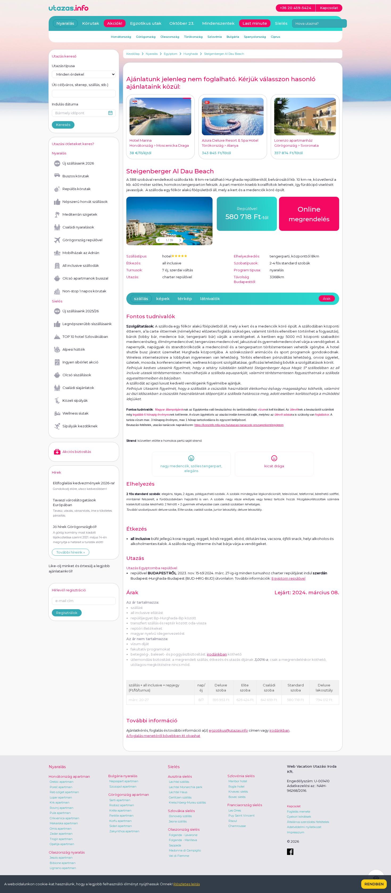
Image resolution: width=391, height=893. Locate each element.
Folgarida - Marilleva (183, 840)
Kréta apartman (120, 810)
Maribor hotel (237, 781)
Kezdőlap (133, 54)
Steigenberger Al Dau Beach (224, 54)
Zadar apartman (61, 833)
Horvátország (121, 37)
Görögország (146, 37)
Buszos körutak (76, 176)
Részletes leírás (186, 884)
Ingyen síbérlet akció (80, 362)
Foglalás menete (298, 811)
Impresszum (295, 832)
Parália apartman (121, 815)
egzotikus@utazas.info (228, 730)
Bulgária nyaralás (122, 776)
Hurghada (191, 54)
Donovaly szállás (180, 816)
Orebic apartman (61, 782)
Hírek (56, 472)
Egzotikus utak (145, 23)
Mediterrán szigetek (80, 214)
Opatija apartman (62, 844)
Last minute (255, 23)
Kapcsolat (294, 806)
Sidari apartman (120, 826)
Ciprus (275, 37)
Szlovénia (214, 37)
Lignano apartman (63, 868)
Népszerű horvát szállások (85, 201)
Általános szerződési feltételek (308, 822)
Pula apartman (60, 813)
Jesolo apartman (61, 857)
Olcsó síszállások (77, 375)
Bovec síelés (237, 797)
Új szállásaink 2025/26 (81, 311)
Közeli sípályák (75, 400)
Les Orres (234, 810)
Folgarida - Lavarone (183, 835)
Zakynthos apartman (124, 831)
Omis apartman (61, 828)
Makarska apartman (64, 823)
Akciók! (114, 23)
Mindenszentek (218, 23)
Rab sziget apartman (64, 792)
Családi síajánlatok (78, 388)
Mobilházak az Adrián (81, 253)
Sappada (175, 845)
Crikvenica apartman (64, 818)
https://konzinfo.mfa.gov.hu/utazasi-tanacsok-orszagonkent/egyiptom (239, 425)
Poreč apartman (61, 787)
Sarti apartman (119, 800)
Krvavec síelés (238, 791)
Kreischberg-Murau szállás (187, 802)
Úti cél (80, 85)
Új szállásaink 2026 (78, 163)
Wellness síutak (76, 413)
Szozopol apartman (122, 786)
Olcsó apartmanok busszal (85, 278)
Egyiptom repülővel (288, 578)
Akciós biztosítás (77, 451)
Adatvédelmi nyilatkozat (304, 827)
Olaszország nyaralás (67, 852)
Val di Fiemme (179, 856)
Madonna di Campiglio (185, 850)
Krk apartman (59, 802)
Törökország (193, 37)
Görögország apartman (128, 794)
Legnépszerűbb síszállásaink (87, 324)
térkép (185, 298)
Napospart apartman (123, 781)
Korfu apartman (120, 821)
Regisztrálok (66, 613)
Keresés (63, 124)
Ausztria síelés (180, 776)
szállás (141, 298)
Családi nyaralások (78, 227)
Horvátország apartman (69, 776)
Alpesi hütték (74, 349)
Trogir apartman (61, 839)
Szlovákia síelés (181, 811)
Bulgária (233, 37)
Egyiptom (170, 54)
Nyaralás (152, 54)
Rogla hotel (236, 786)
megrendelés (309, 214)
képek (163, 298)
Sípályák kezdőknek (80, 426)
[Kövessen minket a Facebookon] (290, 852)
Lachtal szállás (179, 782)
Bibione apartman (63, 863)
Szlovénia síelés (241, 776)
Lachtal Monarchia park (185, 787)
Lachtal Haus (178, 792)
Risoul (232, 821)
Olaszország (169, 37)
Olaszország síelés (183, 829)
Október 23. (181, 23)
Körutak (90, 23)
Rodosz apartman (121, 805)
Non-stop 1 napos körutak (84, 291)
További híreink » (70, 552)
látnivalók (210, 298)
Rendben (374, 884)
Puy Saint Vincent (241, 815)
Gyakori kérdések (299, 816)
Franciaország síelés (244, 805)
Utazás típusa (63, 66)
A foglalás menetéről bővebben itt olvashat (163, 736)
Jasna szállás (178, 821)
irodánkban (217, 654)
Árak (327, 298)
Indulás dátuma (65, 104)
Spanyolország (255, 37)
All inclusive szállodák (81, 265)
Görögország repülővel (82, 240)
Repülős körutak (77, 189)
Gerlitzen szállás (180, 797)
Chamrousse (237, 826)
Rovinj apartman (61, 808)
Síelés (281, 23)
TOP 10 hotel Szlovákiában (85, 336)
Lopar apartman (61, 797)
